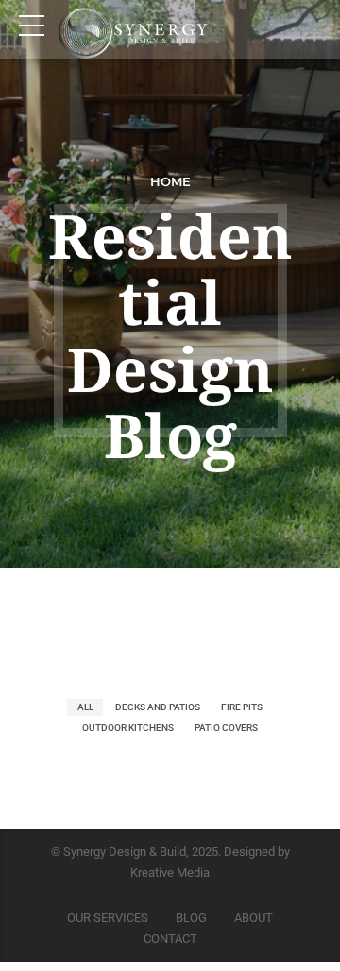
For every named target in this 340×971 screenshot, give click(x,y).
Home (170, 182)
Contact (170, 938)
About (253, 918)
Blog (191, 918)
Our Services (107, 918)
